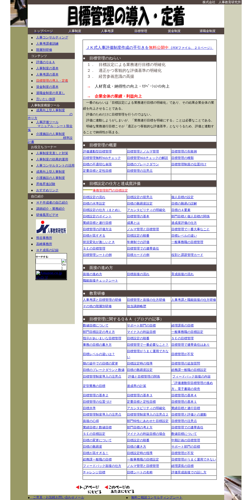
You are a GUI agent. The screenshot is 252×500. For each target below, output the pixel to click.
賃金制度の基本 (47, 87)
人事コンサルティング (52, 37)
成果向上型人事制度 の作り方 (50, 114)
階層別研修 (44, 50)
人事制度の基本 (47, 68)
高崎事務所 (44, 244)
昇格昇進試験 (45, 184)
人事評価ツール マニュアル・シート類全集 (50, 126)
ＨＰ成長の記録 (47, 250)
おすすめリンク (47, 190)
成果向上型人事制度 (50, 171)
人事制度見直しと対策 (52, 153)
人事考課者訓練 (47, 43)
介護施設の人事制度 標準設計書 (50, 138)
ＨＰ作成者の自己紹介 (52, 202)
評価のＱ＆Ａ (45, 62)
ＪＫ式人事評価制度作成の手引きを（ (149, 47)
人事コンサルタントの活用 (55, 165)
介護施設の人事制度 (50, 178)
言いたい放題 (45, 99)
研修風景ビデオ (47, 215)
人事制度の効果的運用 (52, 159)
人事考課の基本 (47, 74)
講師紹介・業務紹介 (50, 209)
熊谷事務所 (44, 238)
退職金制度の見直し (50, 93)
